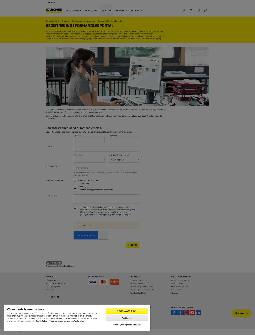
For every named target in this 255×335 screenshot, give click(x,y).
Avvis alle (126, 318)
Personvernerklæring (57, 321)
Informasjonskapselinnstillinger (126, 325)
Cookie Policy (41, 321)
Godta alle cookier (126, 311)
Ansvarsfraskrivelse (75, 321)
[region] (77, 318)
